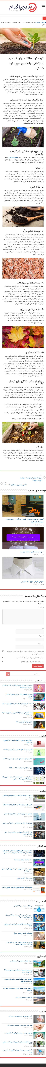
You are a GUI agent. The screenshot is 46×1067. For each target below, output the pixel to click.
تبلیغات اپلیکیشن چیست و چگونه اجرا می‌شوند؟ (30, 478)
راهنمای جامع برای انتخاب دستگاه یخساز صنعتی (18, 814)
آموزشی (37, 22)
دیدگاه (41, 607)
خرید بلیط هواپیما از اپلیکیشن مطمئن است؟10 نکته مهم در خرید (18, 971)
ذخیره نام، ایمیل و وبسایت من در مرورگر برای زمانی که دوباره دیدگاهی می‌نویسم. (25, 652)
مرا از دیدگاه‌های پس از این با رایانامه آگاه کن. (30, 657)
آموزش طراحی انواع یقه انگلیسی (32, 581)
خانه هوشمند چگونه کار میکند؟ (23, 860)
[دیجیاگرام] (23, 7)
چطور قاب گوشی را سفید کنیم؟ (23, 933)
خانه (43, 22)
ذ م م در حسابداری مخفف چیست (32, 551)
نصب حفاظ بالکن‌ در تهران (24, 878)
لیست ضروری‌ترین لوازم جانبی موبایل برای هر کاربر (17, 703)
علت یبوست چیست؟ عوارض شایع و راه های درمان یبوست (17, 1051)
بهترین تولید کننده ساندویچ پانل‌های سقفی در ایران (17, 887)
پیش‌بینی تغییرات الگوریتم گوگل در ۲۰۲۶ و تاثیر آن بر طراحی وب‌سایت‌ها (17, 686)
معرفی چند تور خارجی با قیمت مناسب (21, 961)
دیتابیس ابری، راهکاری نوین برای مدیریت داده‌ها (17, 759)
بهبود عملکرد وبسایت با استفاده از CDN (20, 768)
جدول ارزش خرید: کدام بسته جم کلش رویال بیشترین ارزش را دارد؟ (19, 916)
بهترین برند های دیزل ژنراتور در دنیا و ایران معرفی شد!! (17, 824)
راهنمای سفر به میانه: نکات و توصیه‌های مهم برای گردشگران (17, 989)
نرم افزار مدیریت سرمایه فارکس (23, 906)
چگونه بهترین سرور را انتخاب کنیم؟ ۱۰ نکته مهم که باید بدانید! (17, 741)
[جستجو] (8, 674)
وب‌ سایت (41, 643)
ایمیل (41, 636)
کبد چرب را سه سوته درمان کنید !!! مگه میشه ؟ (18, 1033)
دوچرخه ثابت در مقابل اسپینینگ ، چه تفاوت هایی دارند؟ (17, 1043)
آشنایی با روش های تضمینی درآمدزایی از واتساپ (17, 749)
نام (42, 628)
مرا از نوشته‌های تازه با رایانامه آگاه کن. (32, 661)
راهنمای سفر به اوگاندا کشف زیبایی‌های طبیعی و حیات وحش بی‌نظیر (18, 980)
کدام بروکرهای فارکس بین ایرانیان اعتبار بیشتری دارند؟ (18, 925)
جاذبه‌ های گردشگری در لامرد (23, 997)
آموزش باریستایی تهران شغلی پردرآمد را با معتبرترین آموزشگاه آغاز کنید (19, 943)
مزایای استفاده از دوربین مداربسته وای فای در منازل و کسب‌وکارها (17, 870)
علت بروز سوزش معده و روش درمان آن (20, 1016)
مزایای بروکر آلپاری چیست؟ (24, 722)
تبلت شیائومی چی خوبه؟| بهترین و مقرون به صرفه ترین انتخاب (17, 713)
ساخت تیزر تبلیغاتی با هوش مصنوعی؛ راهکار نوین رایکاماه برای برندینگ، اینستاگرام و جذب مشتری (17, 851)
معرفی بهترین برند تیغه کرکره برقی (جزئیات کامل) (17, 804)
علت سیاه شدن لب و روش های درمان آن (19, 1025)
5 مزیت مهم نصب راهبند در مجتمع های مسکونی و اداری (17, 796)
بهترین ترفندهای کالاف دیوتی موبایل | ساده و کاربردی (19, 695)
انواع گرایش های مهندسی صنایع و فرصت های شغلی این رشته (18, 833)
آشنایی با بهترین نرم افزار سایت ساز (16, 484)
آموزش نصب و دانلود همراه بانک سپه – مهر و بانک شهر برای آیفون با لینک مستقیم (17, 778)
